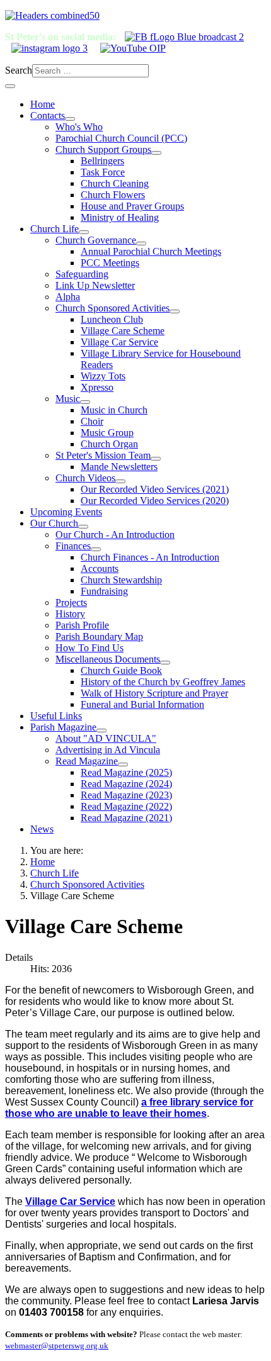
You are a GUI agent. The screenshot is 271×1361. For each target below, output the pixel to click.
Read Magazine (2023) (126, 795)
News (42, 829)
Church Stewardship (121, 579)
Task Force (103, 172)
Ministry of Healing (120, 217)
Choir (92, 421)
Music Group (107, 432)
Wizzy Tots (103, 376)
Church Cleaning (115, 183)
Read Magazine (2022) (126, 806)
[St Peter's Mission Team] (156, 459)
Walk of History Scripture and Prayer (154, 693)
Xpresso (97, 387)
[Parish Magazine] (101, 730)
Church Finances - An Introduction (150, 557)
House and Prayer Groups (132, 206)
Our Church (54, 523)
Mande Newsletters (119, 466)
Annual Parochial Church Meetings (151, 251)
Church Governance (95, 240)
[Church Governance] (141, 243)
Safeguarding (81, 274)
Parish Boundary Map (99, 636)
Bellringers (102, 160)
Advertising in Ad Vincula (107, 749)
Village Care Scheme (122, 330)
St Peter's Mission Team (103, 455)
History (70, 613)
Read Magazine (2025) (126, 772)
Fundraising (104, 591)
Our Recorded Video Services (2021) (155, 489)
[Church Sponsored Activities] (175, 311)
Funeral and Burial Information (142, 704)
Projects (71, 602)
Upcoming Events (66, 512)
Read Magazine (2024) (126, 783)
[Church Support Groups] (156, 153)
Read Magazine (86, 761)
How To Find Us (89, 647)
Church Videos (85, 478)
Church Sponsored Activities (112, 308)
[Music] (85, 402)
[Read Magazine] (123, 764)
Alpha (67, 296)
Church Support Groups (103, 149)
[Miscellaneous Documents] (165, 662)
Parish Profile (82, 625)
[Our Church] (83, 527)
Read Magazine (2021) (126, 817)
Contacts (47, 115)
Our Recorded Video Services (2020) (155, 500)
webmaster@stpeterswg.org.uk (56, 1345)
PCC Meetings (110, 262)
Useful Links (56, 715)
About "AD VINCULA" (105, 738)
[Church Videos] (120, 481)
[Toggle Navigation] (10, 86)
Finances (73, 545)
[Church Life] (84, 232)
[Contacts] (70, 119)
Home (42, 104)
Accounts (99, 568)
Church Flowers (113, 194)
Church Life (54, 228)
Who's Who (79, 126)
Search (18, 70)
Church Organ (109, 444)
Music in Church (114, 410)
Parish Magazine (63, 727)
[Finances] (96, 549)
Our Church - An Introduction (115, 534)
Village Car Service (119, 342)
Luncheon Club (112, 319)
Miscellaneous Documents (107, 659)
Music (67, 398)
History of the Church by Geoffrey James (163, 681)
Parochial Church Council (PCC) (121, 138)
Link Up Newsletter (95, 285)
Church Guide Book (121, 670)
